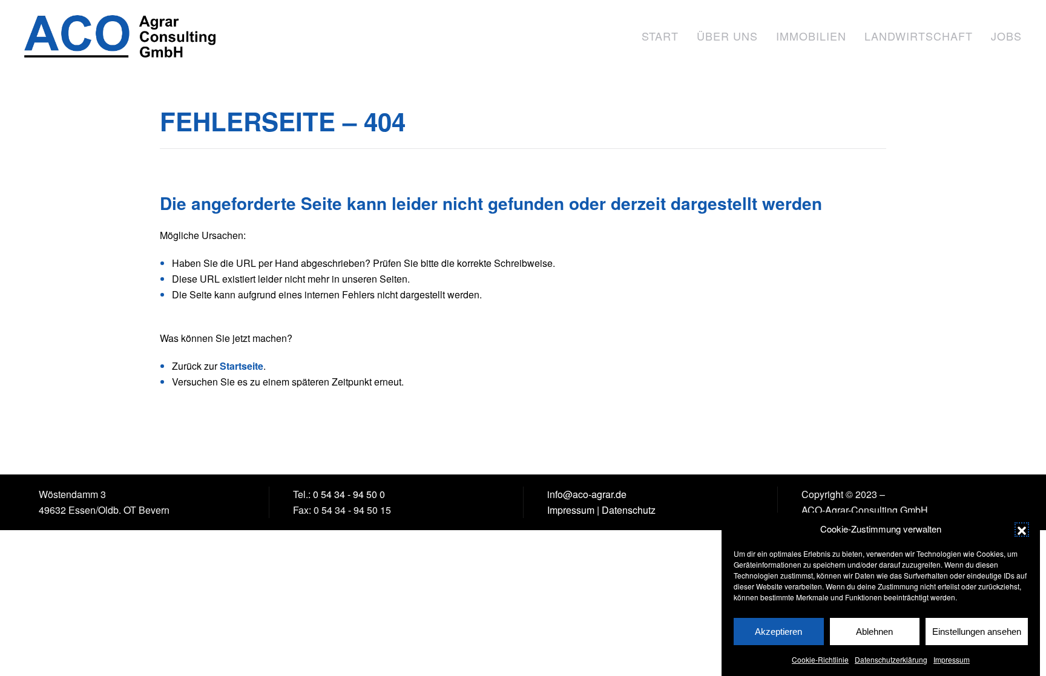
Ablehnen (874, 631)
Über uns (727, 36)
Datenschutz (629, 510)
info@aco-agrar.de (587, 494)
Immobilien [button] (811, 36)
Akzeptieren (778, 631)
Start (660, 36)
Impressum (951, 659)
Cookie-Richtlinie (820, 659)
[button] (1022, 529)
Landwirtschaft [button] (918, 36)
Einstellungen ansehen (976, 631)
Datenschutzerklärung (891, 659)
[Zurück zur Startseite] (121, 36)
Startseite (241, 366)
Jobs (1006, 36)
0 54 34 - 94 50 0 (349, 494)
